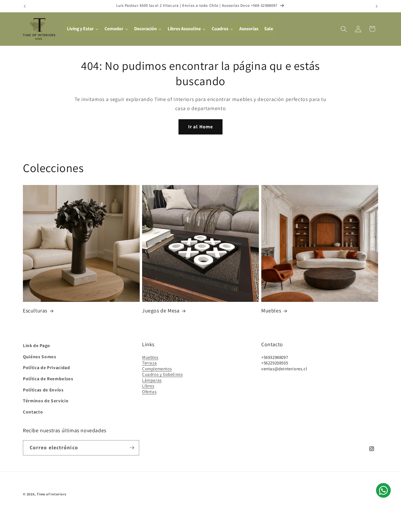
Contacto (33, 411)
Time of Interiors (51, 494)
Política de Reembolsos (48, 378)
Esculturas (35, 310)
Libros (148, 385)
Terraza (149, 363)
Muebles (271, 310)
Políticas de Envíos (43, 389)
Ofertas (149, 391)
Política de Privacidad (46, 367)
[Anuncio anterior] (24, 6)
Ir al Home (200, 126)
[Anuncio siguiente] (376, 6)
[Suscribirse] (132, 447)
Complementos (157, 368)
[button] (344, 29)
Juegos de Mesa (160, 310)
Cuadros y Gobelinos (162, 374)
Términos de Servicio (45, 400)
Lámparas (152, 380)
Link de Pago (36, 345)
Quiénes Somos (39, 356)
